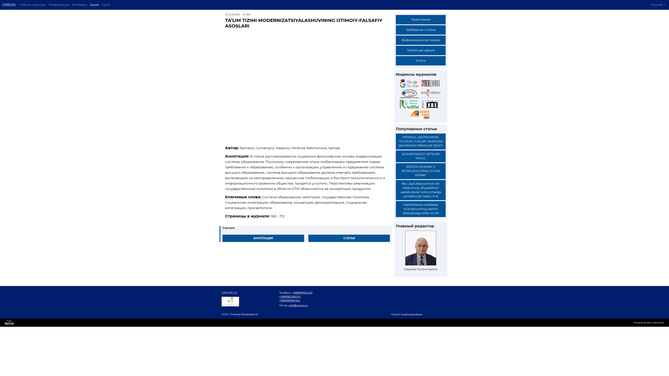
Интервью (79, 4)
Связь (106, 4)
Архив (94, 4)
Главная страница (33, 4)
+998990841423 (302, 292)
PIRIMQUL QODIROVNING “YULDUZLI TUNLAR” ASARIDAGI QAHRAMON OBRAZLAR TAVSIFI (420, 141)
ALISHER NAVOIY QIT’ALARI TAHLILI (421, 156)
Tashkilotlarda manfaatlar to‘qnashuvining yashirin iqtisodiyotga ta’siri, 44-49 (421, 209)
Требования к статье (421, 30)
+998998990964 (289, 300)
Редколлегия (420, 19)
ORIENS (9, 5)
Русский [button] (657, 4)
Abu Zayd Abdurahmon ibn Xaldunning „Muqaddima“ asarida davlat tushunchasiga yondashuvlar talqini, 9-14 (421, 190)
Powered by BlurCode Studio (649, 322)
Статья (349, 238)
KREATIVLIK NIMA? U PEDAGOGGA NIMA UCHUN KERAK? (420, 171)
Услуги (421, 60)
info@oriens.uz (298, 305)
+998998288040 (290, 296)
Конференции (58, 4)
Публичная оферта (421, 50)
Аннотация (263, 238)
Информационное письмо (421, 40)
